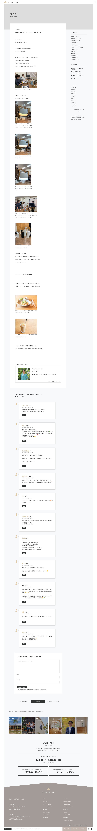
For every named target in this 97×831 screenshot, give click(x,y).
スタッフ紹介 (67, 815)
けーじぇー (25, 405)
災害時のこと (75, 57)
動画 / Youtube (47, 812)
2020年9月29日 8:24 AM (27, 614)
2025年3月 (73, 100)
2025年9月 (73, 89)
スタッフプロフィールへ (52, 381)
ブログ (65, 812)
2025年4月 (73, 98)
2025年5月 (73, 96)
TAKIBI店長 (25, 451)
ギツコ (24, 563)
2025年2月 (73, 102)
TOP (44, 799)
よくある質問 (67, 804)
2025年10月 (73, 87)
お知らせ (74, 44)
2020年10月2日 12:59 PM (27, 634)
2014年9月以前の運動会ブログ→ (77, 119)
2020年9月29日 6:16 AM (27, 587)
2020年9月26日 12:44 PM (27, 452)
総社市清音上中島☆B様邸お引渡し (77, 73)
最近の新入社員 (74, 78)
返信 (24, 415)
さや (23, 496)
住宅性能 (66, 809)
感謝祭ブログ (75, 53)
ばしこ (24, 426)
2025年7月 (73, 93)
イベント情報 (75, 36)
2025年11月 (73, 86)
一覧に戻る (37, 701)
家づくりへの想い (47, 804)
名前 (18, 674)
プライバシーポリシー (69, 820)
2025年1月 (73, 104)
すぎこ (24, 632)
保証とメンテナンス (68, 807)
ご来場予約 (75, 829)
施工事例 (45, 809)
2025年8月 (73, 91)
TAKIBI (66, 799)
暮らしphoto (75, 55)
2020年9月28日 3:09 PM (27, 540)
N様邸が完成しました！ (76, 71)
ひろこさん (25, 476)
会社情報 (66, 817)
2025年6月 (73, 95)
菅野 (23, 612)
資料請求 (83, 829)
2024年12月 (73, 106)
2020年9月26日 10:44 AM (27, 427)
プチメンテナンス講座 (77, 48)
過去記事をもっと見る (79, 109)
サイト (18, 680)
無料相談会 (66, 829)
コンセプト (45, 801)
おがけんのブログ (76, 40)
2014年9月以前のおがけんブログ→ (78, 117)
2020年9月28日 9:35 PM (27, 565)
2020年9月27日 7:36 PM (27, 518)
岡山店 (73, 51)
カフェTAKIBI (75, 46)
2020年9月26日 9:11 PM (27, 498)
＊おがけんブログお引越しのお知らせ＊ (77, 69)
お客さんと (75, 42)
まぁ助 (24, 538)
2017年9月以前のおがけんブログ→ (78, 116)
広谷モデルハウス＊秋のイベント (77, 76)
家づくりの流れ (67, 801)
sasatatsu (25, 516)
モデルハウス (75, 49)
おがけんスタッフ (76, 38)
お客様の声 (45, 817)
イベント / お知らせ (47, 807)
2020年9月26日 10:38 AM (27, 407)
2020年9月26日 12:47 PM (27, 478)
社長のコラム (75, 59)
